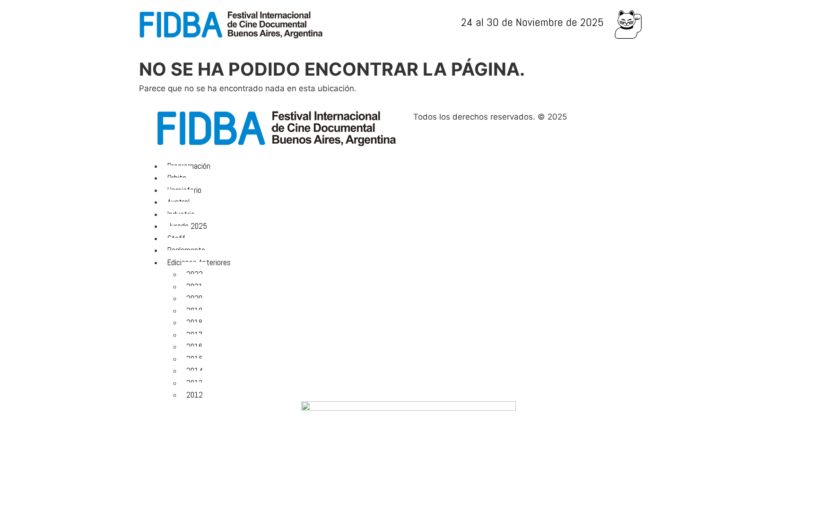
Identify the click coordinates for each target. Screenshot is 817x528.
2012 (194, 395)
